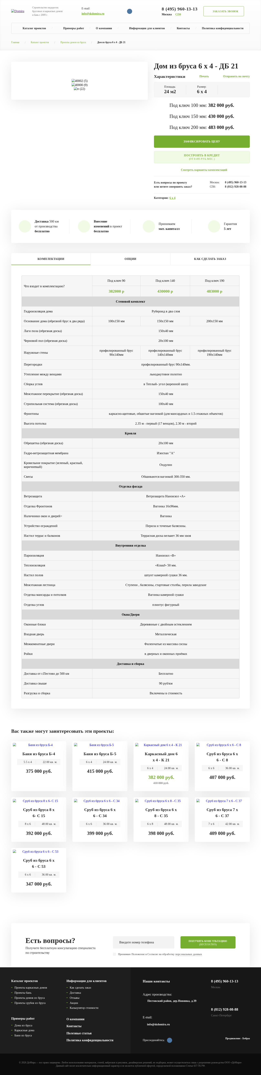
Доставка (75, 992)
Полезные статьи (79, 1033)
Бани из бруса (23, 1035)
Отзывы (74, 997)
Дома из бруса (23, 1025)
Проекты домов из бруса (73, 42)
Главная (15, 42)
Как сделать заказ (80, 987)
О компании (104, 28)
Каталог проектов (40, 42)
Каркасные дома (24, 1030)
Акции (74, 1003)
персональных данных (188, 954)
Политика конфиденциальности (222, 28)
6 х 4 (172, 197)
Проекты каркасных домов (30, 987)
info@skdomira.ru (93, 13)
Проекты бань (22, 992)
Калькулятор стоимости (84, 1007)
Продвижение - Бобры (237, 1038)
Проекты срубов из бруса (29, 1003)
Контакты (183, 28)
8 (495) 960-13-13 (180, 8)
